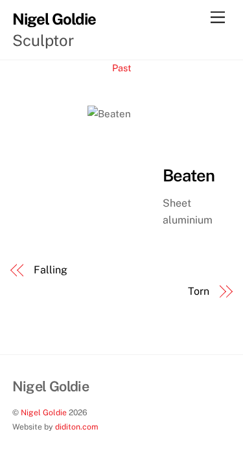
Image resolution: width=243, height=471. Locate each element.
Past (122, 67)
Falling (50, 270)
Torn (198, 291)
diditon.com (76, 426)
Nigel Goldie (44, 412)
